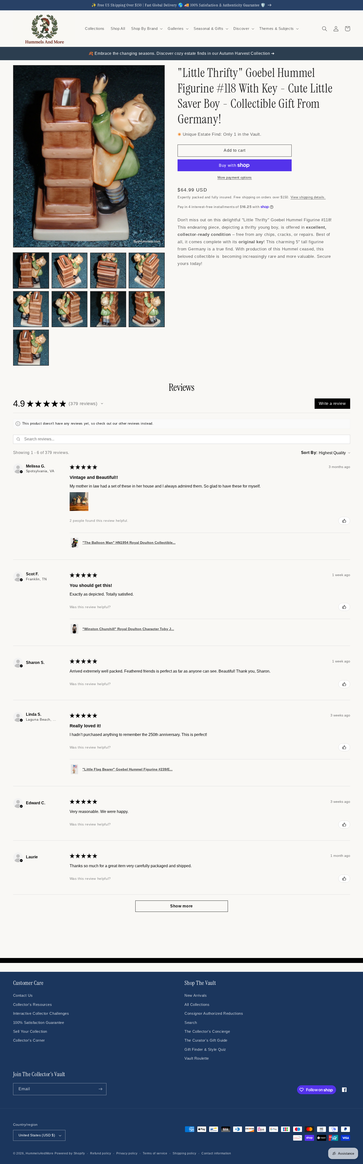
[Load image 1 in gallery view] (31, 271)
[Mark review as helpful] (344, 521)
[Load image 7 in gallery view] (108, 309)
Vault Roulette (196, 1058)
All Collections (196, 1005)
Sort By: (309, 453)
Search (190, 1023)
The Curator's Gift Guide (205, 1040)
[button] (146, 28)
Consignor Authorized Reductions (213, 1013)
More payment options (235, 177)
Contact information (216, 1153)
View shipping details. (308, 197)
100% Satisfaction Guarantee (38, 1023)
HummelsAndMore (39, 1153)
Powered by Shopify (70, 1153)
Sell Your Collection (30, 1031)
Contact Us (23, 995)
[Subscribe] (100, 1089)
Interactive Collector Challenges (41, 1013)
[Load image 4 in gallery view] (147, 271)
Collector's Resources (32, 1005)
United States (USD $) (37, 1135)
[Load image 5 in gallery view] (31, 309)
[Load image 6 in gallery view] (70, 309)
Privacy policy (126, 1153)
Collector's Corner (29, 1040)
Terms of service (155, 1153)
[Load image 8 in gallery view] (147, 309)
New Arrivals (195, 995)
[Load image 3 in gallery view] (108, 271)
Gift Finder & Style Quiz (205, 1049)
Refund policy (100, 1153)
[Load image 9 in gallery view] (31, 348)
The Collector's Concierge (207, 1031)
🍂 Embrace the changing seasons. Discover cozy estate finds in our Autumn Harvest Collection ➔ (181, 53)
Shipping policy (184, 1153)
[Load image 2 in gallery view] (70, 271)
